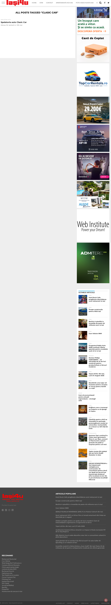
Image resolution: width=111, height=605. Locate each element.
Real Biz (4, 587)
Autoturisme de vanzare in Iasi (12, 591)
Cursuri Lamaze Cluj (8, 577)
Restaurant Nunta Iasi (9, 559)
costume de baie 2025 (9, 569)
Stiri (41, 3)
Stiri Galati (5, 583)
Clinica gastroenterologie (10, 567)
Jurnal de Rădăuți (8, 585)
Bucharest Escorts (8, 571)
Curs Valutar (6, 561)
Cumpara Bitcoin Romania (11, 565)
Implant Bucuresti (8, 581)
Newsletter (105, 603)
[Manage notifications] (106, 600)
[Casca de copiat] (93, 63)
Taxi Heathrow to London (10, 575)
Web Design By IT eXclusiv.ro (11, 563)
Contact (49, 3)
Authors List (60, 603)
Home (34, 3)
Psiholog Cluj (6, 579)
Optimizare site (7, 573)
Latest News (95, 603)
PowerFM (5, 589)
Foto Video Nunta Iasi (85, 3)
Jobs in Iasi (84, 603)
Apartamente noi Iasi (64, 3)
